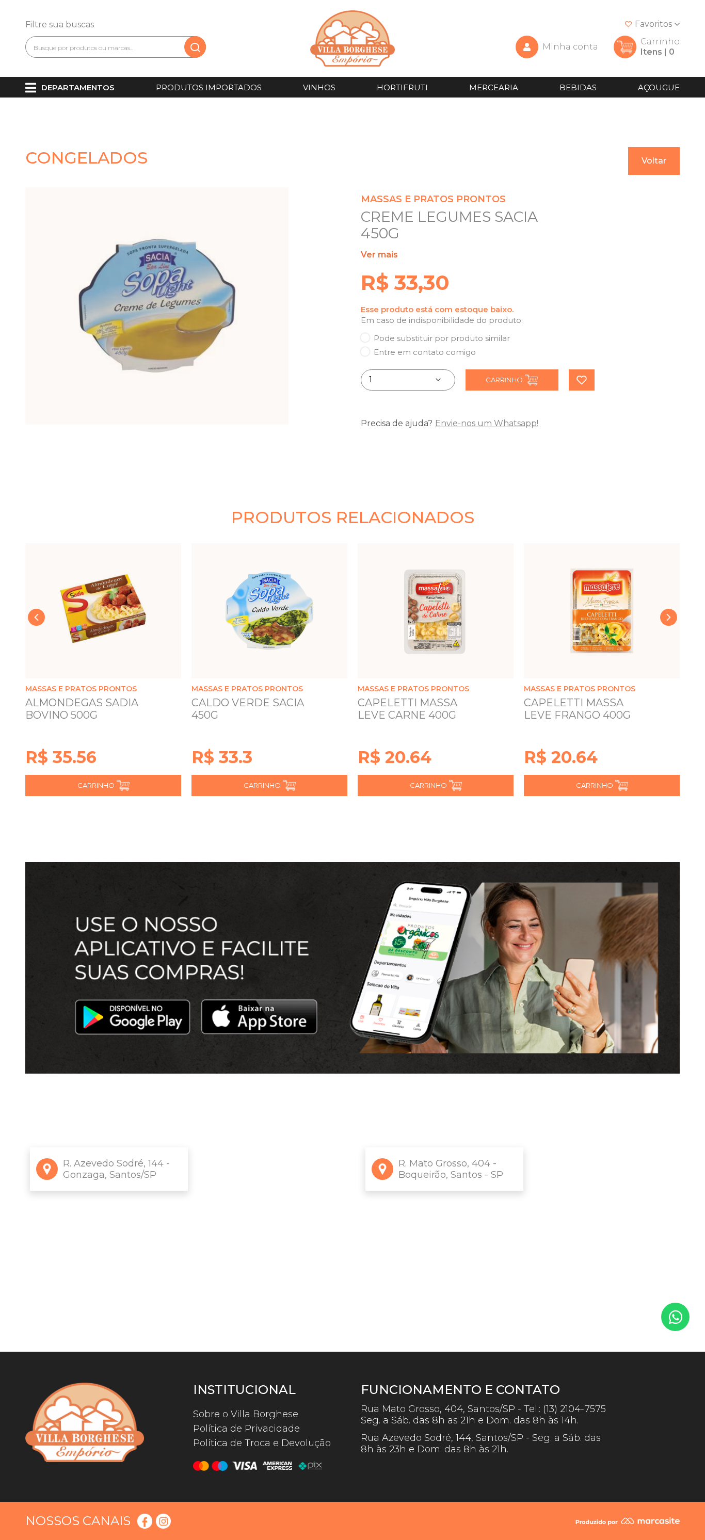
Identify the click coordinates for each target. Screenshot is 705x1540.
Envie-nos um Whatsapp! (486, 423)
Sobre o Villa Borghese (245, 1414)
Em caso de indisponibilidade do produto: (442, 320)
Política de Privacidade (246, 1428)
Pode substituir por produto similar (442, 338)
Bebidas (578, 87)
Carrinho (504, 380)
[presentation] (36, 617)
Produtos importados (209, 87)
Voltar (654, 161)
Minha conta (570, 47)
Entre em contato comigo (425, 352)
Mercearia (493, 87)
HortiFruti (402, 87)
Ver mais (379, 255)
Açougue (659, 87)
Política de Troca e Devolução (262, 1443)
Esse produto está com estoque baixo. (437, 309)
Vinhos (319, 87)
